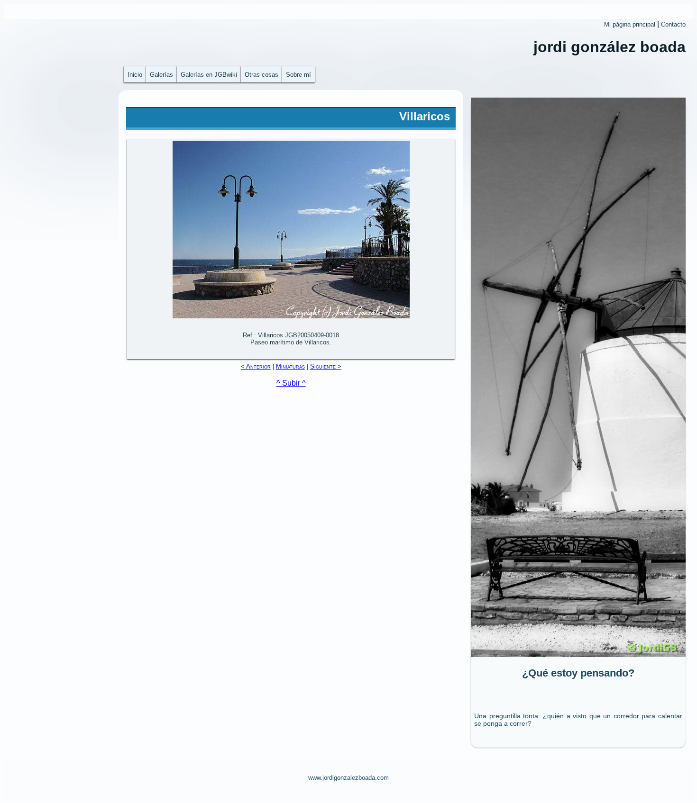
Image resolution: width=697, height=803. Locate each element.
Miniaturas (290, 366)
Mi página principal (629, 24)
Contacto (673, 24)
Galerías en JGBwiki (209, 74)
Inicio (135, 74)
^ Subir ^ (291, 383)
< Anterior (256, 366)
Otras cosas (261, 74)
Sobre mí (298, 74)
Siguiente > (325, 366)
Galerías (161, 74)
